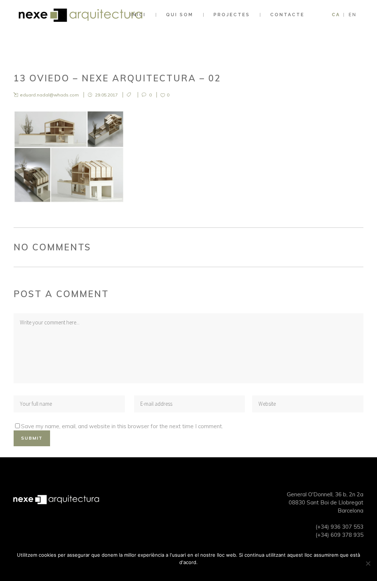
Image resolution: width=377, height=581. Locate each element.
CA (336, 14)
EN (353, 14)
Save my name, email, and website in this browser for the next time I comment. (122, 426)
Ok (190, 572)
